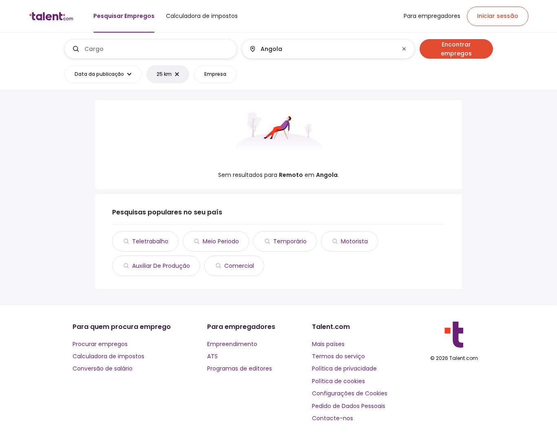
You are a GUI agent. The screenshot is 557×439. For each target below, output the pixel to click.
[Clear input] (404, 48)
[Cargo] (150, 48)
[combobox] (157, 48)
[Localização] (321, 48)
